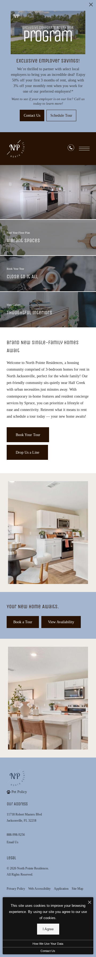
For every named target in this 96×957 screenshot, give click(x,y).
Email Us (12, 842)
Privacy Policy (16, 889)
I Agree (48, 929)
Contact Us (48, 950)
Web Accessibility (39, 889)
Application (61, 889)
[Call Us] (71, 148)
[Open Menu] (84, 148)
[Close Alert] (91, 6)
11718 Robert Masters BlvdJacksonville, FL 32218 (24, 817)
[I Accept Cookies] (89, 902)
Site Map (77, 889)
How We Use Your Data (48, 943)
